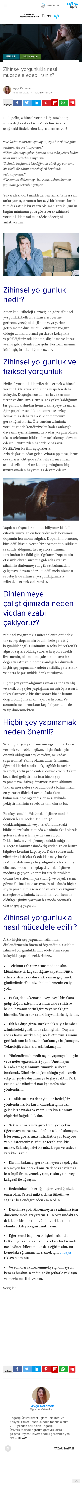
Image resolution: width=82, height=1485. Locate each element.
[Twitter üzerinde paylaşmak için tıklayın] (27, 103)
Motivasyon (30, 56)
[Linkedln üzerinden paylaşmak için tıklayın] (36, 103)
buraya (65, 1253)
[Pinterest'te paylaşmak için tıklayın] (46, 103)
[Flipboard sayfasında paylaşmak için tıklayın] (54, 102)
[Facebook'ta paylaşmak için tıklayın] (17, 103)
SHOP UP (53, 5)
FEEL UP (11, 56)
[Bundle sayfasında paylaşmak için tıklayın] (72, 103)
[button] (5, 5)
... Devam (21, 1438)
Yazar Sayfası (64, 1448)
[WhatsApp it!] (63, 103)
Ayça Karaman (22, 88)
